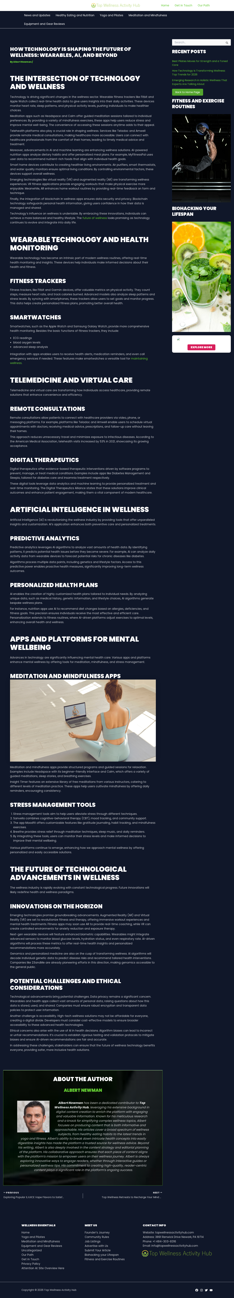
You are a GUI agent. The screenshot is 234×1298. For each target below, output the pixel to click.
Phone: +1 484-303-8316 (159, 1241)
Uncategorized (31, 1250)
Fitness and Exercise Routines (105, 1259)
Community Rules (97, 1237)
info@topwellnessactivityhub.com (174, 1246)
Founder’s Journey (97, 1232)
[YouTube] (211, 1290)
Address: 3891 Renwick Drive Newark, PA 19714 (173, 1237)
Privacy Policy (30, 1264)
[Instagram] (201, 1290)
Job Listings (92, 1241)
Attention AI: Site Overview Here (42, 1268)
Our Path (27, 1255)
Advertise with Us (96, 1246)
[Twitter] (206, 1290)
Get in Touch (30, 1259)
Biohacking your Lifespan (102, 1255)
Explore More (201, 347)
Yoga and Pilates (33, 1237)
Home (25, 1232)
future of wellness (94, 218)
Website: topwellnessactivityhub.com (168, 1232)
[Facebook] (196, 1290)
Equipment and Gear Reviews (41, 1246)
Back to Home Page (187, 92)
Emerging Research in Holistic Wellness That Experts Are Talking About (199, 82)
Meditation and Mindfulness (40, 1241)
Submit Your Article (98, 1250)
